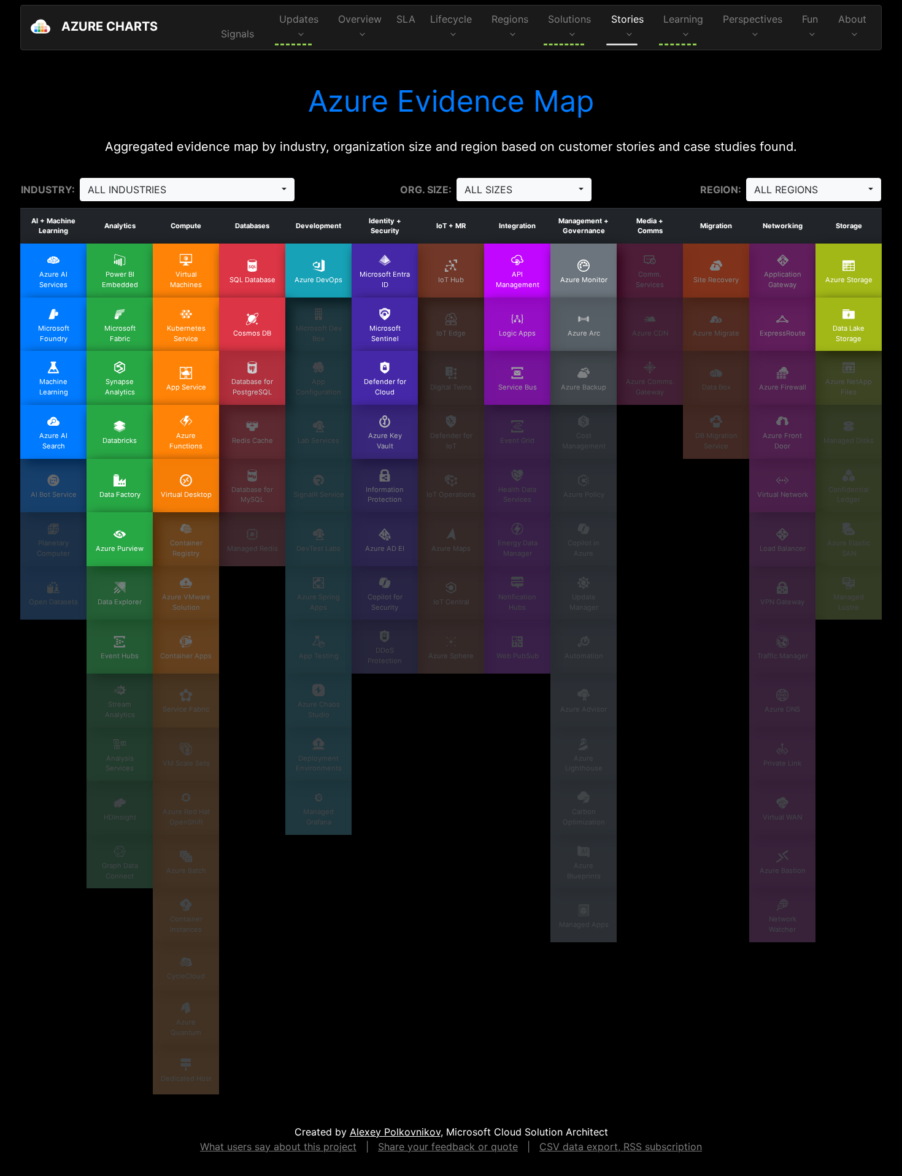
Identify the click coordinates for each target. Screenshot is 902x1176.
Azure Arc (584, 333)
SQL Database (252, 279)
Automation (584, 655)
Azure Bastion (783, 870)
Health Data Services (517, 494)
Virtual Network (782, 494)
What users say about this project (278, 1146)
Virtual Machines (186, 279)
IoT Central (451, 602)
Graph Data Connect (120, 870)
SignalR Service (318, 494)
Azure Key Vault (385, 440)
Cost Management (584, 440)
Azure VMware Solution (186, 602)
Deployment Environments (319, 763)
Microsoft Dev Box (319, 333)
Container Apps (186, 655)
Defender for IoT (451, 440)
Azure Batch (186, 870)
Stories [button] (627, 19)
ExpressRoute (783, 333)
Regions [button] (509, 19)
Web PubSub (517, 655)
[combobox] (187, 189)
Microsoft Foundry (53, 333)
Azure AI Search (53, 440)
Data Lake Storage (849, 333)
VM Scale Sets (186, 763)
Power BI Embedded (120, 279)
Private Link (782, 763)
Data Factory (120, 494)
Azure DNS (782, 709)
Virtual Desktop (186, 494)
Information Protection (385, 494)
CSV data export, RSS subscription (620, 1146)
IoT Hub (451, 279)
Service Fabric (186, 709)
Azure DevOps (318, 279)
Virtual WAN (782, 817)
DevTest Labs (318, 548)
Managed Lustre (848, 602)
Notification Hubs (517, 602)
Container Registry (186, 548)
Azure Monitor (583, 279)
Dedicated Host (186, 1078)
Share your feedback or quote (448, 1146)
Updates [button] (298, 19)
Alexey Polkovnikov (395, 1132)
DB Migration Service (716, 440)
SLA (405, 19)
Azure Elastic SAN (848, 548)
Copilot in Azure (583, 548)
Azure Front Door (782, 440)
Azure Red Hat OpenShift (186, 816)
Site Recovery (716, 279)
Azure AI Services (53, 279)
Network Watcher (782, 924)
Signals (237, 34)
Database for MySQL (252, 494)
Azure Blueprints (584, 870)
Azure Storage (849, 279)
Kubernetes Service (186, 333)
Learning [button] (683, 19)
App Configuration (318, 386)
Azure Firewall (782, 387)
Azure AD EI (384, 548)
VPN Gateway (782, 602)
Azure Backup (583, 387)
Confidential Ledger (848, 494)
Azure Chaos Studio (319, 709)
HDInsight (120, 817)
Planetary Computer (53, 548)
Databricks (119, 440)
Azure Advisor (583, 709)
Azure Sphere (451, 655)
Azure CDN (650, 333)
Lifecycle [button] (451, 19)
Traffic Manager (782, 655)
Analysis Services (120, 763)
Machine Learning (53, 386)
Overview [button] (360, 19)
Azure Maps (451, 548)
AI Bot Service (54, 494)
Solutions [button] (569, 19)
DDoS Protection (385, 655)
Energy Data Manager (518, 548)
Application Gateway (782, 279)
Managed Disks (848, 440)
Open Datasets (53, 602)
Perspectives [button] (752, 19)
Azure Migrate (716, 333)
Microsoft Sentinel (385, 333)
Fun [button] (810, 19)
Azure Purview (120, 548)
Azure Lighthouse (584, 763)
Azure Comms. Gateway (650, 386)
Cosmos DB (252, 333)
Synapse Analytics (120, 386)
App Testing (319, 655)
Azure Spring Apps (318, 602)
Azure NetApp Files (848, 386)
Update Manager (583, 602)
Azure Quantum (186, 1027)
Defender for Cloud (385, 386)
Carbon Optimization (584, 816)
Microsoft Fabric (120, 333)
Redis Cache (252, 440)
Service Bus (517, 387)
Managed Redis (252, 548)
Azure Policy (583, 494)
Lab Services (318, 440)
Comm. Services (650, 279)
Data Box (716, 387)
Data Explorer (120, 602)
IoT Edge (451, 333)
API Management (517, 279)
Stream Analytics (120, 709)
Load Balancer (783, 548)
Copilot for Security (385, 602)
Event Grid (517, 440)
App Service (186, 387)
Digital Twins (451, 387)
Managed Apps (584, 924)
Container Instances (186, 924)
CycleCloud (186, 976)
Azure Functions (185, 440)
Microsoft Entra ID (385, 279)
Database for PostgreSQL (252, 386)
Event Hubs (120, 655)
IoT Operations (451, 494)
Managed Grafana (318, 816)
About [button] (852, 19)
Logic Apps (517, 333)
